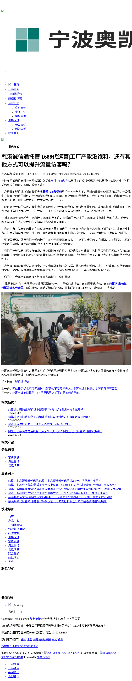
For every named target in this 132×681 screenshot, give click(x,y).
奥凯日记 (20, 112)
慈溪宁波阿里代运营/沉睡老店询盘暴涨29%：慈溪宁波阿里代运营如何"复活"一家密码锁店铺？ (66, 489)
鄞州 (23, 639)
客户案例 (20, 107)
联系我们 (13, 133)
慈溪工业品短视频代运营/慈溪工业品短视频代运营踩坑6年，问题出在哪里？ (54, 480)
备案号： (6, 646)
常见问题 (20, 116)
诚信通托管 (22, 381)
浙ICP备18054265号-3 (25, 646)
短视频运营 (15, 98)
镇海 (60, 639)
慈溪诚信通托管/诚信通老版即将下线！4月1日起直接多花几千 (45, 409)
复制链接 (35, 618)
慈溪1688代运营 (60, 3)
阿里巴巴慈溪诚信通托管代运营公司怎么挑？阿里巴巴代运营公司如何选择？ (55, 431)
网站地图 (13, 557)
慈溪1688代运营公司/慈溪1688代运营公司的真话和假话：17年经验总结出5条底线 (57, 501)
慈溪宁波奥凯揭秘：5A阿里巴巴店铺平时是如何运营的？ (47, 392)
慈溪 (42, 639)
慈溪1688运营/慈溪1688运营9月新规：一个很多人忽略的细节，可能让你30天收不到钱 (60, 497)
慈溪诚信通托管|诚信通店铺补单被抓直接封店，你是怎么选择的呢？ (49, 416)
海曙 (35, 639)
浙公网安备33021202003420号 (65, 653)
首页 (16, 84)
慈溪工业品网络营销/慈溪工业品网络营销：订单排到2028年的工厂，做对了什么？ (58, 493)
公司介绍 (20, 124)
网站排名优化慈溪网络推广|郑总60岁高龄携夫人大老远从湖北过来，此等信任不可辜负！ (66, 388)
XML (11, 561)
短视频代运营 (16, 529)
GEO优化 (14, 533)
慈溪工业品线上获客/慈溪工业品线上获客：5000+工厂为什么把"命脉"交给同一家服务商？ (62, 484)
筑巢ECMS (43, 657)
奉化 (54, 639)
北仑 (29, 639)
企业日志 (13, 103)
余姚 (48, 639)
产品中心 (13, 89)
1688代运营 (15, 93)
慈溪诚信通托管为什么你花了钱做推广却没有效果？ (40, 424)
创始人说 (13, 120)
